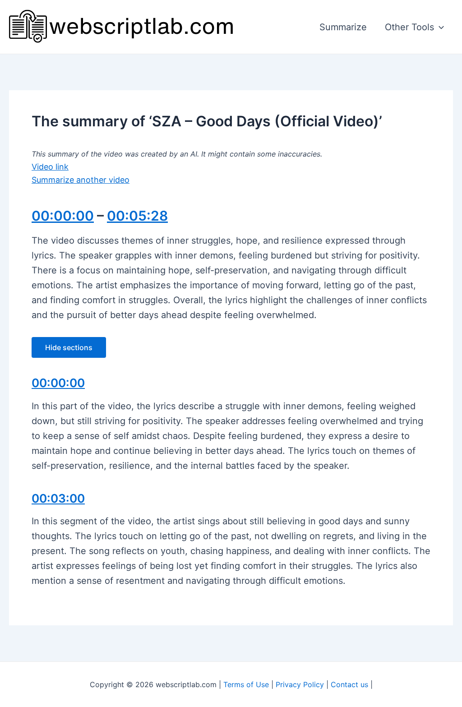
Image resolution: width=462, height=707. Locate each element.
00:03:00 (58, 498)
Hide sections (68, 347)
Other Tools (409, 27)
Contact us (349, 684)
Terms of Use (246, 684)
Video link (50, 166)
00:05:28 (137, 216)
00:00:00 (63, 216)
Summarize (343, 27)
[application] (439, 27)
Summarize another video (80, 180)
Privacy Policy (300, 684)
